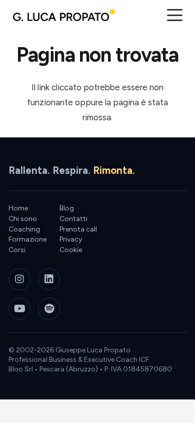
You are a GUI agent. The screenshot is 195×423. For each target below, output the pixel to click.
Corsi (17, 250)
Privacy (71, 239)
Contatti (74, 219)
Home (18, 208)
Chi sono (22, 219)
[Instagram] (19, 279)
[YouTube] (19, 309)
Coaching (24, 229)
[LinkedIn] (49, 279)
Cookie (71, 250)
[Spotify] (49, 309)
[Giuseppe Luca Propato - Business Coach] (64, 15)
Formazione (27, 239)
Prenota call (78, 229)
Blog (67, 208)
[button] (174, 15)
